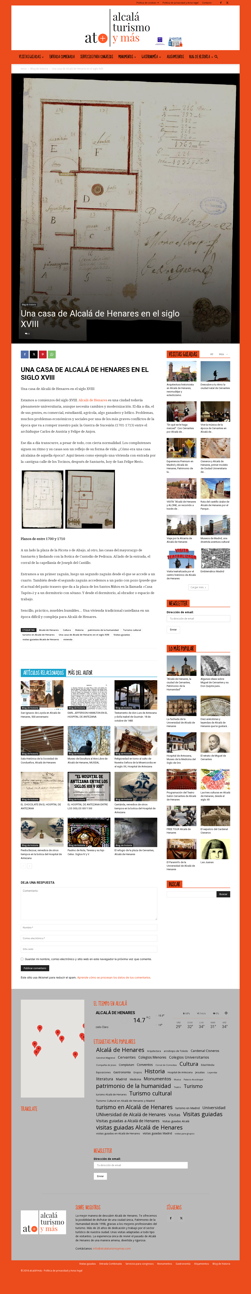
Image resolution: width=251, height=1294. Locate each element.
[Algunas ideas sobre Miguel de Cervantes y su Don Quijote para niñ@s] (215, 666)
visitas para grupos (184, 1133)
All (211, 354)
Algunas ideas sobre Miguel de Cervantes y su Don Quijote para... (215, 682)
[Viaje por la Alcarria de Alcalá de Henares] (181, 525)
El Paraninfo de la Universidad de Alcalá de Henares (181, 866)
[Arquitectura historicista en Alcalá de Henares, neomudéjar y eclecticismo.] (181, 371)
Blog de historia (199, 57)
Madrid (121, 1079)
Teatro (177, 1087)
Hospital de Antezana (180, 1072)
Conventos (145, 1065)
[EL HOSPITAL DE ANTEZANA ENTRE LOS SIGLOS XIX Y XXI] (89, 786)
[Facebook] (221, 2)
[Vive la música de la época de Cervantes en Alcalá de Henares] (215, 411)
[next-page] (29, 866)
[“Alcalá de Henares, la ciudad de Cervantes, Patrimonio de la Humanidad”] (181, 666)
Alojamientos (175, 57)
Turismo (193, 1086)
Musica (177, 1079)
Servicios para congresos (96, 57)
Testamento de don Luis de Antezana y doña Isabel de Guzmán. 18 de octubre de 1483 (136, 716)
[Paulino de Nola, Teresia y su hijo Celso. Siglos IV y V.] (89, 832)
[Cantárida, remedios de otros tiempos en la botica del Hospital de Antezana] (136, 786)
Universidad (214, 1108)
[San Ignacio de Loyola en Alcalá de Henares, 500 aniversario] (42, 695)
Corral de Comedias (166, 1064)
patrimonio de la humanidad (103, 629)
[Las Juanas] (215, 849)
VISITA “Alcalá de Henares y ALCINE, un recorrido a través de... (181, 505)
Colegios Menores (152, 1057)
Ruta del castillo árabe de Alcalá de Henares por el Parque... (215, 505)
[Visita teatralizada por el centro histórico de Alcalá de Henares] (181, 558)
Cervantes (127, 1057)
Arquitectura (154, 1051)
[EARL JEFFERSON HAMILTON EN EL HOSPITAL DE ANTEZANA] (89, 695)
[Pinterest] (43, 354)
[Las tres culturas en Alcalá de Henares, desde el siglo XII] (215, 779)
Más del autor (80, 673)
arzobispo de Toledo (176, 1051)
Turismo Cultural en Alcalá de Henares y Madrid (125, 1100)
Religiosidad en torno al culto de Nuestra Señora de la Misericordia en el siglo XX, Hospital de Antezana (135, 762)
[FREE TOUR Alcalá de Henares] (181, 816)
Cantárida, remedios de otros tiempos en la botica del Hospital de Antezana (135, 808)
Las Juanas (207, 862)
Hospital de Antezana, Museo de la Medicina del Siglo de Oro (181, 759)
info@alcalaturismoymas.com (112, 1248)
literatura (104, 1079)
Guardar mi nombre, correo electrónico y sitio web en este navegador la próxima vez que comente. (88, 959)
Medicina (135, 1079)
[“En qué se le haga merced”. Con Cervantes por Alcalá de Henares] (181, 411)
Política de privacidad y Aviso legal (180, 2)
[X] (227, 2)
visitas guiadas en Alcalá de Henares (118, 1133)
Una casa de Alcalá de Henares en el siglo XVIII (84, 634)
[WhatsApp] (52, 354)
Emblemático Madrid (212, 571)
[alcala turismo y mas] (125, 27)
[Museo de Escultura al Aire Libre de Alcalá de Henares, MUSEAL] (89, 740)
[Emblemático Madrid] (215, 558)
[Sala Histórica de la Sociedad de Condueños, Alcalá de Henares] (42, 740)
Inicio (24, 68)
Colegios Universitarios (189, 1057)
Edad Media (207, 1065)
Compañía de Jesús (106, 1064)
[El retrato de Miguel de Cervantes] (215, 742)
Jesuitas (200, 1072)
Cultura (67, 629)
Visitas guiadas (30, 57)
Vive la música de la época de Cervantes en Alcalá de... (213, 428)
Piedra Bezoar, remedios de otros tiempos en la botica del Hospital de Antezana (41, 854)
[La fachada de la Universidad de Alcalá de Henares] (181, 706)
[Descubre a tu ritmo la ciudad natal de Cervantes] (215, 371)
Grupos (137, 1072)
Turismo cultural (132, 629)
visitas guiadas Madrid (157, 1133)
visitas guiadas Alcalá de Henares (41, 639)
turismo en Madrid (187, 1108)
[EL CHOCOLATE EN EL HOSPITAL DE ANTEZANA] (42, 786)
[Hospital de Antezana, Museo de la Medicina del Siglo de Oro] (181, 742)
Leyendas (212, 1072)
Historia (79, 629)
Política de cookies (146, 2)
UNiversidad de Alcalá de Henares (131, 1114)
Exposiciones (103, 1072)
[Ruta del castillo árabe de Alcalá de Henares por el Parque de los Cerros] (215, 488)
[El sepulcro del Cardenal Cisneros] (215, 816)
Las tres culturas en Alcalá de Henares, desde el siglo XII (215, 796)
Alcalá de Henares (93, 400)
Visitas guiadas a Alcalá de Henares (128, 1121)
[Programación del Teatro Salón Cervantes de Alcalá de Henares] (181, 779)
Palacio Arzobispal (193, 1079)
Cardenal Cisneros (205, 1051)
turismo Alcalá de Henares (111, 1094)
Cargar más (197, 587)
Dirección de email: (180, 612)
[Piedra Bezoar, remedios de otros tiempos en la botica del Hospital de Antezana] (42, 832)
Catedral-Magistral (105, 1057)
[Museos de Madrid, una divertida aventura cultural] (215, 525)
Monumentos (125, 57)
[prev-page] (23, 866)
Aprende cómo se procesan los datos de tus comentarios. (114, 977)
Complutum (126, 1065)
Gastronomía (150, 57)
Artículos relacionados (43, 673)
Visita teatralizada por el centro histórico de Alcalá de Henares (181, 575)
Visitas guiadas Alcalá (175, 1121)
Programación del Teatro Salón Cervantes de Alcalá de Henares (181, 796)
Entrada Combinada (62, 57)
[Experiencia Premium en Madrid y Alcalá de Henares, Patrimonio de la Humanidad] (181, 448)
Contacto (207, 2)
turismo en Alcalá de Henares (39, 634)
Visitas (174, 1115)
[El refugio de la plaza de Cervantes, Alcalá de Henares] (136, 832)
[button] (216, 57)
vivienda (67, 639)
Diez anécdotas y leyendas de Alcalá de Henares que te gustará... (215, 723)
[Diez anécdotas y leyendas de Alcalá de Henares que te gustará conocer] (215, 706)
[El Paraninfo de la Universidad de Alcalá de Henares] (181, 849)
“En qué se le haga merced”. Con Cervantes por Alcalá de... (180, 428)
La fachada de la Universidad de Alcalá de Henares (181, 723)
